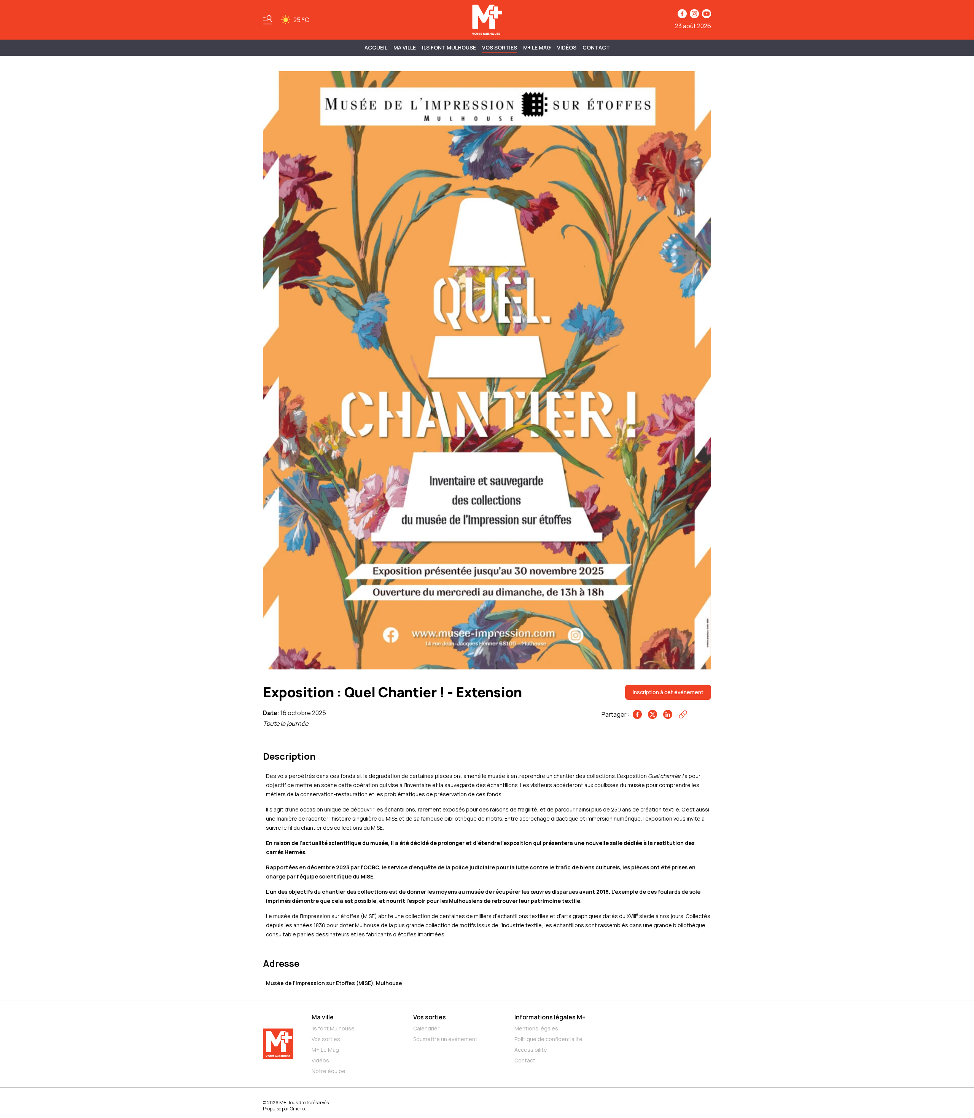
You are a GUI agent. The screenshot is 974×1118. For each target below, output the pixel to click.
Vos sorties (499, 47)
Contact (596, 47)
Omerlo (297, 1108)
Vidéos (566, 47)
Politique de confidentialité (548, 1039)
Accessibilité (530, 1049)
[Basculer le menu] (267, 19)
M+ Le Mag (537, 47)
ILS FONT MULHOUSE (449, 47)
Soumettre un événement (445, 1039)
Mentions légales (536, 1028)
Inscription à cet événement (668, 692)
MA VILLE (404, 47)
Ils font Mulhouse (333, 1028)
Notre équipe (328, 1071)
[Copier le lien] (683, 714)
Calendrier (426, 1028)
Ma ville (323, 1017)
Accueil (375, 47)
